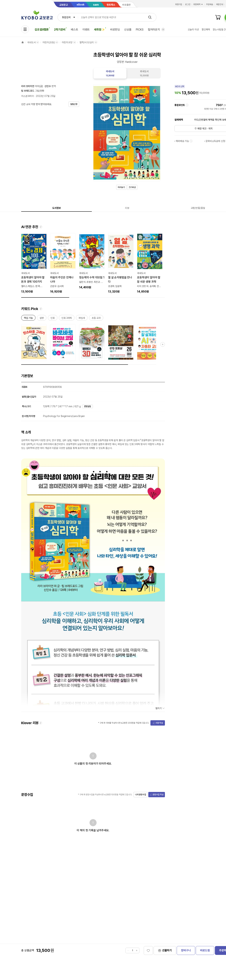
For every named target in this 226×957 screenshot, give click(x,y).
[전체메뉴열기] (25, 29)
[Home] (22, 42)
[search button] (150, 17)
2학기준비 (60, 29)
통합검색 (66, 17)
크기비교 (132, 187)
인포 (52, 319)
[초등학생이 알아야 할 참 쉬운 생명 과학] (149, 263)
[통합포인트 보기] (187, 105)
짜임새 (82, 319)
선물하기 (167, 950)
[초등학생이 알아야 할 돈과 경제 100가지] (34, 263)
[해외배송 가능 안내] (191, 141)
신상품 (128, 29)
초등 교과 (96, 319)
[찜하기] (148, 950)
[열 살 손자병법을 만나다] (120, 263)
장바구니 (186, 950)
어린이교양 (67, 42)
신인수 (47, 86)
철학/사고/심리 (86, 42)
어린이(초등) (49, 42)
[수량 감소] (128, 950)
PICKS (140, 29)
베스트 (74, 29)
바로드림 (205, 950)
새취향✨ (99, 29)
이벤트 (86, 29)
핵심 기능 (28, 319)
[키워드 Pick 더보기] (162, 344)
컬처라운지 (154, 29)
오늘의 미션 (193, 29)
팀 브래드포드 (27, 90)
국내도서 (31, 42)
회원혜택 (196, 4)
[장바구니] (218, 17)
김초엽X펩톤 (42, 29)
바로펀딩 (115, 29)
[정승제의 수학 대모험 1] (92, 261)
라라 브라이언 (27, 86)
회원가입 (178, 4)
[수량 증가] (137, 950)
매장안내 (219, 4)
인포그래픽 (66, 319)
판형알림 (87, 406)
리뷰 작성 (159, 723)
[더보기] (163, 29)
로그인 (187, 4)
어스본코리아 (27, 96)
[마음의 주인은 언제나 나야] (63, 263)
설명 (42, 319)
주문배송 (209, 4)
